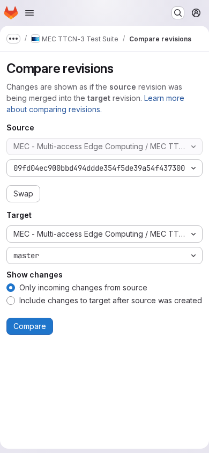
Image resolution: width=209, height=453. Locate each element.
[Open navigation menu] (29, 12)
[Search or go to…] (177, 12)
